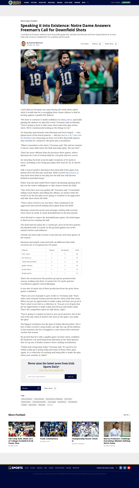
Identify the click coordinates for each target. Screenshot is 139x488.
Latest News (68, 2)
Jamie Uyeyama (79, 444)
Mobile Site (76, 468)
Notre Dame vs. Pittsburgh (54, 399)
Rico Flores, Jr (72, 172)
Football (34, 2)
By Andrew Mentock (35, 43)
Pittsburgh (42, 405)
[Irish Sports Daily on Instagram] (124, 468)
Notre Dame (32, 405)
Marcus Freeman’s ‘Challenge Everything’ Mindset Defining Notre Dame (117, 441)
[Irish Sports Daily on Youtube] (129, 468)
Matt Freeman (110, 446)
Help (45, 468)
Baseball (60, 2)
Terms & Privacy (59, 468)
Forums (26, 2)
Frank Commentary (49, 439)
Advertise (39, 468)
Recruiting (42, 2)
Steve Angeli (52, 402)
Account (32, 468)
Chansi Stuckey (39, 399)
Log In (112, 2)
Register (118, 2)
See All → (127, 415)
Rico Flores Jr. (62, 402)
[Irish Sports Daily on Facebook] (120, 468)
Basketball (51, 2)
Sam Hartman (72, 402)
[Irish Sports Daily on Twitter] (116, 468)
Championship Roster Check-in (85, 440)
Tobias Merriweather (39, 402)
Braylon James (26, 402)
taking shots (66, 119)
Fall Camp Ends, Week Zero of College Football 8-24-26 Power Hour (20, 441)
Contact (51, 468)
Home (26, 468)
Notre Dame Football (29, 21)
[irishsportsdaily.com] (17, 3)
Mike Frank (14, 446)
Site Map (68, 468)
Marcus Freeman (27, 399)
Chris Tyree (68, 399)
